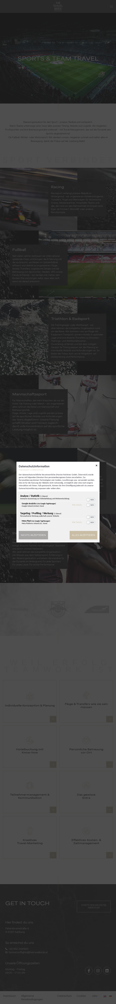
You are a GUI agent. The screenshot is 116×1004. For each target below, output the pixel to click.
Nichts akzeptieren (33, 535)
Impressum (24, 469)
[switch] (91, 499)
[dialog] (58, 502)
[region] (58, 510)
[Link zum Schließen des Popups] (96, 466)
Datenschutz (37, 469)
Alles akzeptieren (83, 535)
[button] (88, 499)
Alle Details (77, 505)
